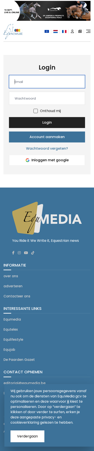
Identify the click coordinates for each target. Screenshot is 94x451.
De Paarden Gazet (19, 359)
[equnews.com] (47, 31)
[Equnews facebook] (13, 253)
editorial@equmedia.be (24, 383)
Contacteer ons (16, 296)
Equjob (9, 349)
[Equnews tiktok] (32, 253)
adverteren (13, 286)
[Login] (72, 31)
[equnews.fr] (64, 31)
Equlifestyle (13, 339)
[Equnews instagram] (19, 253)
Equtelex (10, 329)
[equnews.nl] (55, 31)
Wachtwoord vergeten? (47, 148)
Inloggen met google (50, 160)
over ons (10, 276)
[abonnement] (80, 31)
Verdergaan (27, 436)
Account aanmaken (47, 136)
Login (47, 122)
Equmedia (12, 319)
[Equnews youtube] (26, 253)
